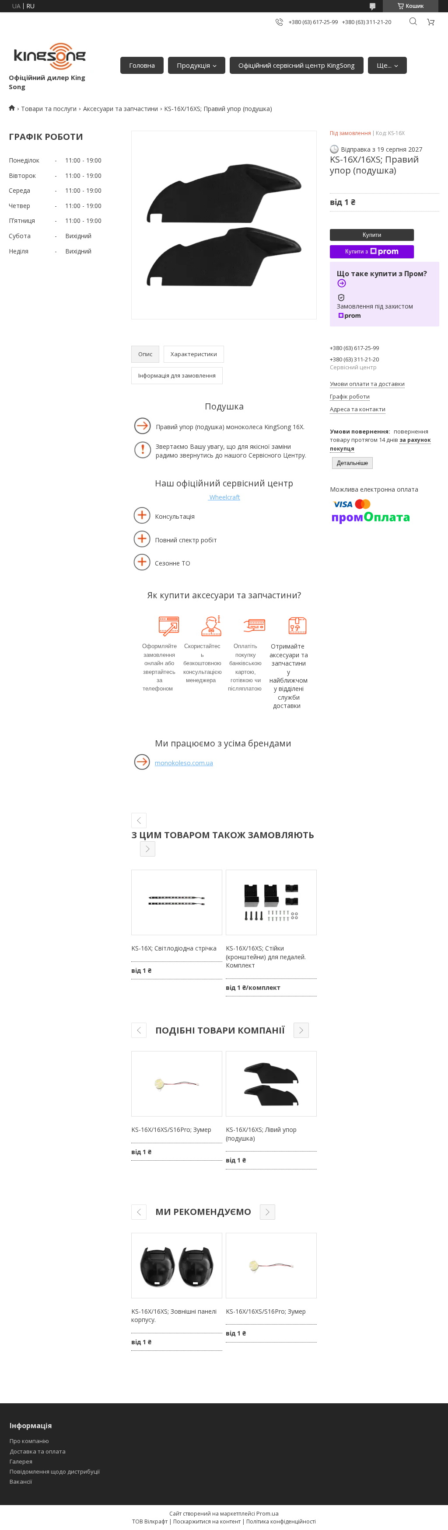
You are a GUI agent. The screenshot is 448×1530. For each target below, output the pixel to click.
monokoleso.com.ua (184, 763)
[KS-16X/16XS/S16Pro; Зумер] (176, 1084)
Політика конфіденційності (281, 1521)
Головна (142, 65)
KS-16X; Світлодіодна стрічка (174, 948)
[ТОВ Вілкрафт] (51, 56)
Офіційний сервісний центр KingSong (296, 65)
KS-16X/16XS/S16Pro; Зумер (171, 1129)
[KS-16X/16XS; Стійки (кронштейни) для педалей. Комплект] (271, 902)
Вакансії (21, 1481)
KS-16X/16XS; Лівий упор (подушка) (261, 1133)
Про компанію (29, 1441)
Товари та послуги (49, 108)
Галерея (21, 1461)
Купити (372, 235)
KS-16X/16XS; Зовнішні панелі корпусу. (174, 1315)
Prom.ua (267, 1513)
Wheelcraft (224, 497)
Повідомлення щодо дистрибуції (55, 1471)
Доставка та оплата (38, 1451)
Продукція (193, 65)
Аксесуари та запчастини (120, 108)
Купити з (356, 251)
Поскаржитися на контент (207, 1521)
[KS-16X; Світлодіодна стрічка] (176, 902)
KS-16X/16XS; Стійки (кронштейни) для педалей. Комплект (266, 956)
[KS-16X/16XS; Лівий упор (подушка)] (271, 1084)
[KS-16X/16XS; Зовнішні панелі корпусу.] (176, 1265)
